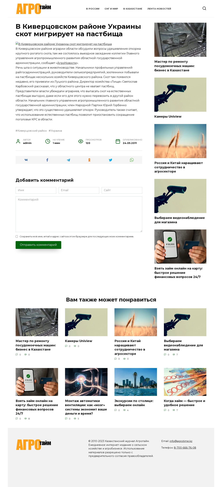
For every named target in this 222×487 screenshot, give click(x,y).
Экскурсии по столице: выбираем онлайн (133, 403)
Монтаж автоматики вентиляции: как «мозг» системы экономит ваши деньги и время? (86, 407)
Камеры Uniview (167, 116)
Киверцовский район (32, 130)
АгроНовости (67, 63)
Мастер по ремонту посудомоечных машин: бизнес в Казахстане (174, 66)
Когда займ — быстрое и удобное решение (184, 403)
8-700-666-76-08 (185, 447)
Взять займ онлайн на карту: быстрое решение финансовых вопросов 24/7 (178, 273)
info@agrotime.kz (181, 441)
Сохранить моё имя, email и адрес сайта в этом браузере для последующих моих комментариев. (77, 236)
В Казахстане (132, 8)
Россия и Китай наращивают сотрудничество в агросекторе (178, 167)
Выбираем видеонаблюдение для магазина (183, 345)
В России (92, 8)
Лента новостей (159, 8)
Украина (56, 130)
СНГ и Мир (111, 8)
